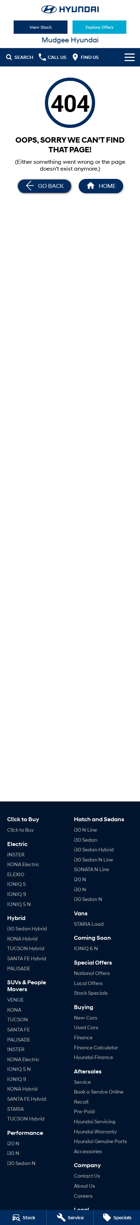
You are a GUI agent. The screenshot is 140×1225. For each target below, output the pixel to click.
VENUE (15, 1000)
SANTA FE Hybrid (26, 958)
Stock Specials (91, 993)
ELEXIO (15, 874)
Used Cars (86, 1027)
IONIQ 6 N (86, 948)
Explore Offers (99, 27)
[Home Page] (70, 9)
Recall (81, 1102)
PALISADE (18, 968)
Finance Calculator (96, 1047)
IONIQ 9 (16, 894)
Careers (83, 1196)
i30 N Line (85, 830)
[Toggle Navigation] (130, 57)
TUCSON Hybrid (26, 948)
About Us (84, 1186)
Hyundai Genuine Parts (100, 1141)
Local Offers (88, 983)
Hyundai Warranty (95, 1131)
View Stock (40, 27)
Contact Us (87, 1176)
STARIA (15, 1109)
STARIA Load (89, 924)
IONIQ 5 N (19, 904)
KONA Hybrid (22, 938)
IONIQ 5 (16, 884)
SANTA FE (18, 1029)
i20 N (13, 1143)
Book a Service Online (98, 1091)
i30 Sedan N (21, 1163)
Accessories (88, 1151)
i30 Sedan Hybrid (27, 928)
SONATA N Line (91, 869)
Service (82, 1082)
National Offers (92, 973)
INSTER (15, 854)
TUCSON (17, 1019)
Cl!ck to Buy (20, 830)
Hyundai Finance (93, 1057)
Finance (83, 1037)
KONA (14, 1010)
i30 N (13, 1153)
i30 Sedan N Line (93, 859)
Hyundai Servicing (94, 1121)
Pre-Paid (84, 1111)
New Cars (85, 1017)
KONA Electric (23, 864)
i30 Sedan (85, 840)
